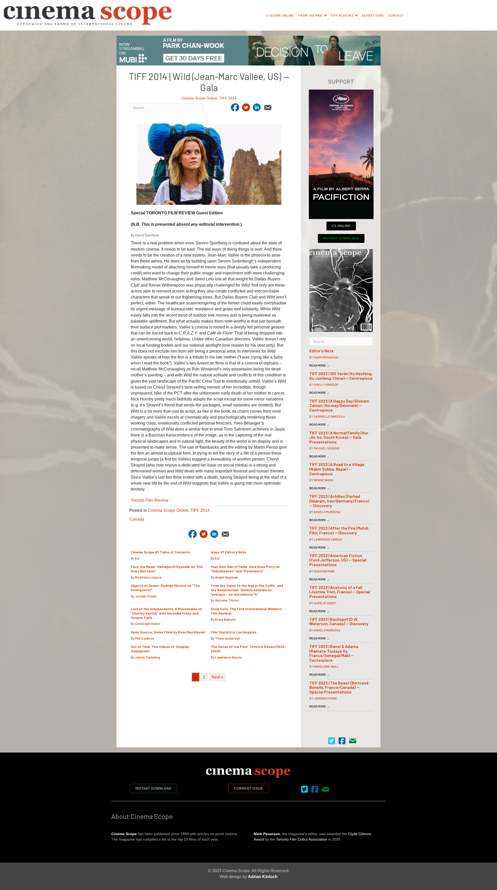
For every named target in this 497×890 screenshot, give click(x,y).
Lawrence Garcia (228, 657)
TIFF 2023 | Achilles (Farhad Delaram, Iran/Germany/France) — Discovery (339, 501)
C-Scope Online (280, 15)
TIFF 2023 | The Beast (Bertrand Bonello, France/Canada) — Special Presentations (338, 687)
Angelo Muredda (327, 512)
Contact (396, 15)
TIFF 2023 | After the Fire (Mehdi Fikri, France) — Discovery (338, 530)
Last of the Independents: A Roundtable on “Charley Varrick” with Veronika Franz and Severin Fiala (166, 613)
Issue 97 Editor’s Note (228, 552)
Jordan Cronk (145, 596)
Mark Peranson (326, 357)
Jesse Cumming (147, 657)
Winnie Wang (323, 480)
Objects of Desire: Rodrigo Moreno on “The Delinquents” (165, 587)
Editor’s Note (321, 350)
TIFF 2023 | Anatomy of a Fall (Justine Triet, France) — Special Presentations (339, 592)
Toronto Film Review (150, 500)
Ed (137, 558)
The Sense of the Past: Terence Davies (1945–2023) (249, 648)
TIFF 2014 (228, 98)
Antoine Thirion (227, 600)
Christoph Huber (147, 623)
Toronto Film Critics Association (301, 839)
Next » (217, 677)
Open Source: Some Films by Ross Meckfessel (168, 632)
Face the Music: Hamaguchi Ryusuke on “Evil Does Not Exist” (167, 568)
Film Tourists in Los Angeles (233, 632)
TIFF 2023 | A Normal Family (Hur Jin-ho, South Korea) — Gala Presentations (338, 437)
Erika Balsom (225, 619)
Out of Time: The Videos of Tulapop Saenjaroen (160, 648)
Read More (319, 365)
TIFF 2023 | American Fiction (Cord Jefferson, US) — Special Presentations (337, 560)
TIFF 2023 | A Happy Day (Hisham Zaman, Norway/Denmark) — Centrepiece (339, 405)
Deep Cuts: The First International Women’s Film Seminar (246, 611)
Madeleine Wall (326, 666)
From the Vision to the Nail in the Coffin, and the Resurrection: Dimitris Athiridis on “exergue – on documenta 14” (247, 589)
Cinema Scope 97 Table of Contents (160, 552)
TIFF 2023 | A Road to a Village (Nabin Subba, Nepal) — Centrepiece (336, 469)
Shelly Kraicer (326, 384)
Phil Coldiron (144, 638)
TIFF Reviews (342, 15)
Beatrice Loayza (148, 577)
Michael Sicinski (326, 448)
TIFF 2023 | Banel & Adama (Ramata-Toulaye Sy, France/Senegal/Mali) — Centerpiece (333, 653)
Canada (136, 519)
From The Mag (310, 15)
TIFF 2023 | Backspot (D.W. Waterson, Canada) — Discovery (338, 621)
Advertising (373, 15)
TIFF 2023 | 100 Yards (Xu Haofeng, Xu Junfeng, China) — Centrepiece (340, 376)
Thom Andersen (227, 638)
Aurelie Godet (325, 603)
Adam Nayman (226, 577)
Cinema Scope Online (199, 98)
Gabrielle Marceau (329, 416)
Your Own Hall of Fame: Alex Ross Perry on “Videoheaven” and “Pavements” (245, 568)
